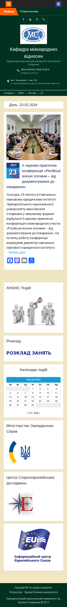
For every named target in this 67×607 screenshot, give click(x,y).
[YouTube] (30, 19)
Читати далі (16, 252)
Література (15, 592)
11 (56, 393)
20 (18, 401)
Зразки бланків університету (41, 592)
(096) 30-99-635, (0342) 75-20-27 (35, 69)
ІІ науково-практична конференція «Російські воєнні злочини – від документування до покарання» (33, 176)
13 (18, 397)
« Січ (29, 412)
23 (40, 401)
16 (40, 397)
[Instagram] (37, 19)
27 (18, 405)
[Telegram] (44, 19)
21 (25, 401)
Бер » (37, 412)
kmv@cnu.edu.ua (29, 73)
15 (32, 397)
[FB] (23, 19)
